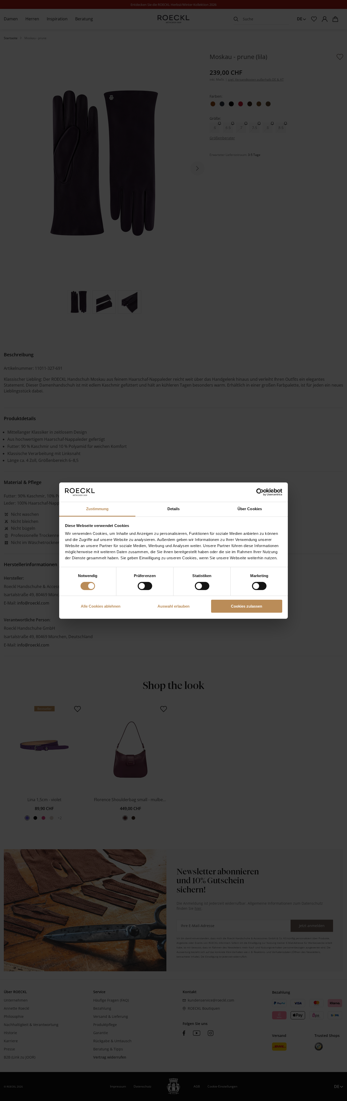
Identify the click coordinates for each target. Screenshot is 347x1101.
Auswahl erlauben (173, 606)
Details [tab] (173, 509)
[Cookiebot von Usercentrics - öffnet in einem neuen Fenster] (260, 492)
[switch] (145, 586)
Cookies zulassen (246, 606)
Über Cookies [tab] (250, 509)
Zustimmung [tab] (97, 509)
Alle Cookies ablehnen (100, 606)
